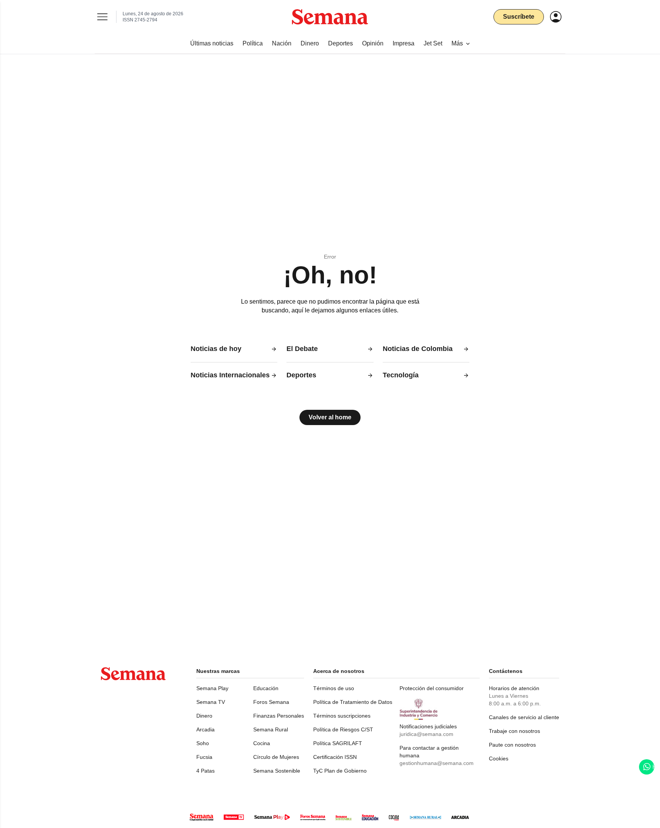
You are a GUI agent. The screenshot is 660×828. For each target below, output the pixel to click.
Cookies (498, 758)
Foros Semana (271, 702)
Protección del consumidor (432, 688)
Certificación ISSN (335, 757)
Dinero (204, 716)
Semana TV (210, 702)
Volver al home (330, 417)
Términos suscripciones (341, 716)
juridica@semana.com (426, 734)
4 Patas (205, 771)
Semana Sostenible (276, 771)
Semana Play (212, 688)
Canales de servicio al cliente (524, 717)
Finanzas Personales (278, 716)
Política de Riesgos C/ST (343, 729)
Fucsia (204, 757)
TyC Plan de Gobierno (340, 771)
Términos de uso (333, 688)
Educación (265, 688)
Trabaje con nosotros (514, 731)
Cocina (261, 743)
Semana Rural (270, 729)
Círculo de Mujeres (276, 757)
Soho (202, 743)
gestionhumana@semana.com (437, 763)
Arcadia (205, 729)
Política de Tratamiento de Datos (352, 702)
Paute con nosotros (512, 745)
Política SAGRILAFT (337, 743)
